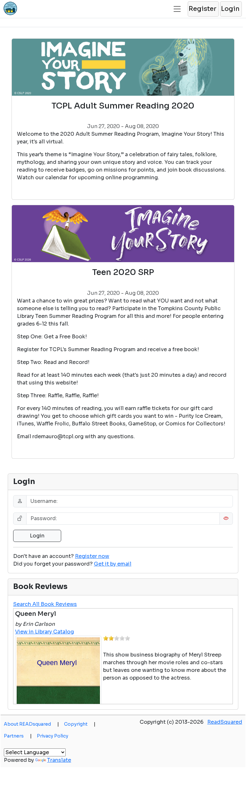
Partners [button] (18, 736)
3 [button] (116, 638)
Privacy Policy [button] (52, 736)
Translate (59, 760)
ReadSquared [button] (224, 722)
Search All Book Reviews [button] (45, 604)
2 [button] (111, 638)
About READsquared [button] (31, 724)
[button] (202, 9)
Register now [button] (92, 556)
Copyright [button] (79, 724)
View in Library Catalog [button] (44, 631)
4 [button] (122, 638)
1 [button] (105, 638)
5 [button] (127, 638)
